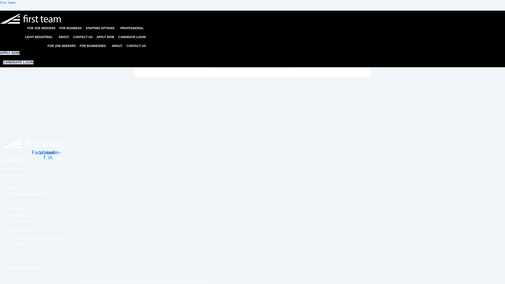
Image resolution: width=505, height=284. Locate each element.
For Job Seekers (41, 28)
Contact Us (83, 37)
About (64, 37)
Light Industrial (39, 37)
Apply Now (105, 37)
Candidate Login (132, 37)
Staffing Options (100, 28)
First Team (8, 3)
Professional (132, 28)
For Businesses (93, 46)
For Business (70, 28)
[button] (101, 28)
